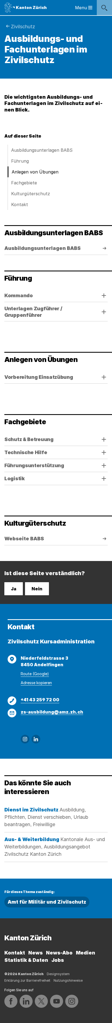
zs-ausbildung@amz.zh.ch (52, 712)
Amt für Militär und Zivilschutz (47, 902)
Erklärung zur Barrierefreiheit (27, 980)
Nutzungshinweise (68, 980)
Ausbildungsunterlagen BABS (42, 150)
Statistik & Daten (26, 960)
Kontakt (19, 204)
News (35, 953)
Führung (20, 161)
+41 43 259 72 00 (40, 699)
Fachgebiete (24, 182)
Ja (13, 588)
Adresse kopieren (36, 682)
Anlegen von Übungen (35, 172)
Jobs (57, 960)
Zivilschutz (23, 26)
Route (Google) (35, 673)
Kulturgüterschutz (30, 193)
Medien (85, 953)
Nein (37, 588)
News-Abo (59, 953)
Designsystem (58, 974)
